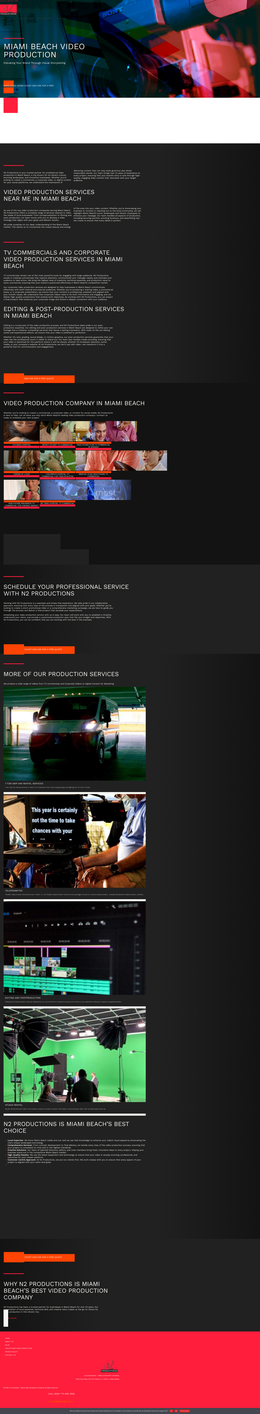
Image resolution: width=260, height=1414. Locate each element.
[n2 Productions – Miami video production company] (8, 10)
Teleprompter (13, 890)
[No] (257, 1411)
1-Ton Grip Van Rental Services (24, 783)
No (176, 1411)
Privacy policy (184, 1411)
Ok (171, 1411)
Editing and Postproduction (22, 998)
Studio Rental (14, 1105)
